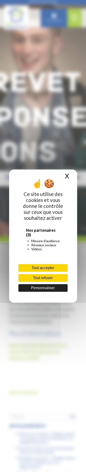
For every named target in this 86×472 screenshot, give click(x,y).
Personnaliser (43, 288)
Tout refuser (43, 278)
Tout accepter (43, 268)
